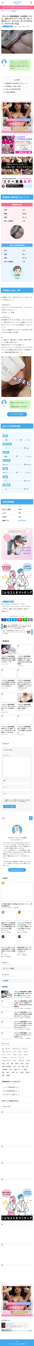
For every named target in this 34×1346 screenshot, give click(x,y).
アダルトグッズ (16, 1048)
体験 (12, 1063)
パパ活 (14, 1054)
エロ (3, 1051)
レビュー (28, 1060)
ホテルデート (5, 1057)
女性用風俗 (5, 1069)
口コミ (14, 1066)
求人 (17, 1072)
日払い (8, 1072)
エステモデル (7, 604)
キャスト (22, 604)
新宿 (3, 1072)
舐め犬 (22, 1072)
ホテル (25, 1054)
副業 (3, 1066)
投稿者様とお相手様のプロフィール (16, 83)
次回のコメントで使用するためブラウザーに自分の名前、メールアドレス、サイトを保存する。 (17, 800)
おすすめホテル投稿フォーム (11, 1095)
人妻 (7, 1063)
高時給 (8, 1075)
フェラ (20, 1054)
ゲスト (20, 1051)
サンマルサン (22, 520)
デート (3, 1054)
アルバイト (24, 1048)
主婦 (3, 1063)
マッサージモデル (15, 606)
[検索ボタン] (31, 3)
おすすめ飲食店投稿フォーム (11, 1091)
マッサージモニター (26, 606)
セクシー (26, 1051)
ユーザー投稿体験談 (7, 26)
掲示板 (25, 1069)
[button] (3, 619)
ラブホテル (4, 609)
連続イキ (28, 1072)
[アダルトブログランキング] (20, 1331)
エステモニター (15, 604)
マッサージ (13, 1057)
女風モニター (5, 611)
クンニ (14, 1051)
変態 (23, 1066)
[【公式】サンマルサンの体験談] (17, 3)
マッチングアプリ (6, 1060)
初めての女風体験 (17, 609)
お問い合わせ (7, 1106)
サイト (4, 793)
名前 (4, 780)
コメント (6, 755)
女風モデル (26, 609)
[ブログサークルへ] (15, 1325)
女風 (11, 1069)
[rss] (17, 1341)
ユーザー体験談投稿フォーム (11, 1087)
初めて (27, 1063)
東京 (13, 1072)
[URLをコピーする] (30, 619)
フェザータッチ (6, 606)
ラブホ (14, 1060)
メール (4, 787)
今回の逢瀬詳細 (10, 92)
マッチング (21, 1057)
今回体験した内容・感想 (12, 86)
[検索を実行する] (31, 818)
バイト (9, 1054)
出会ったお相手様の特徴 (12, 89)
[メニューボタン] (2, 3)
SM (3, 1048)
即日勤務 (8, 1066)
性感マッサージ (18, 1069)
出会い (22, 1063)
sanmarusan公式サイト (17, 870)
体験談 (10, 609)
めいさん (8, 1048)
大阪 (27, 1066)
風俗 (3, 1075)
